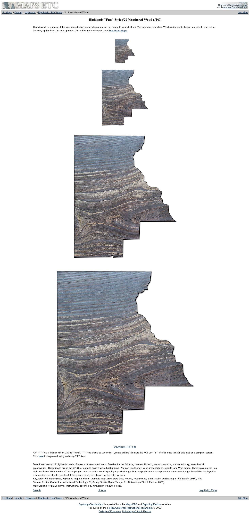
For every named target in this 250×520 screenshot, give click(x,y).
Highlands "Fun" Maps (50, 12)
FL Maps (7, 12)
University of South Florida (136, 511)
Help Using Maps (118, 30)
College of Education (110, 511)
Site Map (243, 12)
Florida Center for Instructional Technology (130, 507)
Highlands (30, 12)
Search (37, 490)
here (41, 456)
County (18, 12)
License (102, 490)
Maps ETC (131, 504)
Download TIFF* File (125, 446)
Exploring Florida (152, 504)
